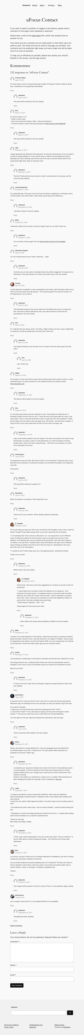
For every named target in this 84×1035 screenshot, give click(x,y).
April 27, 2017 (19, 80)
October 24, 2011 (24, 882)
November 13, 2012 (25, 680)
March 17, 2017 (20, 113)
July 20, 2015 (19, 456)
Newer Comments (16, 925)
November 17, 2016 (21, 189)
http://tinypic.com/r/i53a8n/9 (55, 123)
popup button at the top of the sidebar (52, 241)
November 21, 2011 (24, 833)
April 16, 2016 (26, 360)
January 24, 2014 (24, 566)
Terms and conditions (11, 1025)
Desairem (26, 5)
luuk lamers (19, 695)
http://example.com (17, 384)
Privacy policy (9, 1027)
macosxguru (19, 454)
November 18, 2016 (25, 207)
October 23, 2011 (21, 853)
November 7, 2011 (21, 790)
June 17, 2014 (19, 495)
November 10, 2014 (31, 617)
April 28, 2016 (23, 268)
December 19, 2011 (21, 744)
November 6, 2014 (28, 581)
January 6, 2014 (20, 526)
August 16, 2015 (20, 410)
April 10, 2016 (19, 325)
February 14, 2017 (21, 150)
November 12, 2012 (21, 654)
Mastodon (32, 1027)
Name (13, 965)
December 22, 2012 (21, 632)
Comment (15, 942)
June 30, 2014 (23, 510)
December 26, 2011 (25, 764)
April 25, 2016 (23, 305)
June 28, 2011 (20, 897)
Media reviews (59, 1025)
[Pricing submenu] (54, 5)
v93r (16, 148)
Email (13, 975)
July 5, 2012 (19, 697)
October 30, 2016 (21, 222)
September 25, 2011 (25, 912)
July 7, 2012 (22, 729)
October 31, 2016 (24, 237)
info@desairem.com (36, 1025)
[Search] (70, 1012)
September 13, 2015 (25, 395)
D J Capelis (19, 523)
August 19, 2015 (20, 375)
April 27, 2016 (19, 253)
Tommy (17, 283)
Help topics (36, 36)
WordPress (66, 1027)
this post (58, 779)
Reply (12, 90)
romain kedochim (21, 187)
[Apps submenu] (45, 5)
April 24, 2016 (19, 285)
